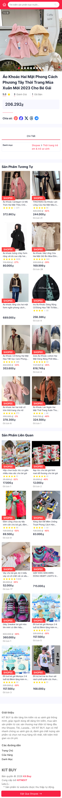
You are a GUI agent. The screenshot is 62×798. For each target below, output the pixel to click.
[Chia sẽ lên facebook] (21, 118)
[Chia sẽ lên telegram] (36, 118)
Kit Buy (27, 776)
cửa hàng (7, 754)
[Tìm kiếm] (55, 4)
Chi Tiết (31, 136)
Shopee (36, 145)
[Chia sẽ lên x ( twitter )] (26, 118)
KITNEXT (22, 780)
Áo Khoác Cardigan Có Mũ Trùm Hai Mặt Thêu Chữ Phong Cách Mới (15, 205)
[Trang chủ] (4, 4)
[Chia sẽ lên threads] (31, 118)
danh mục (7, 759)
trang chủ (7, 750)
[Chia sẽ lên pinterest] (16, 118)
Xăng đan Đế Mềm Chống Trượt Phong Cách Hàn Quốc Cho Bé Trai (45, 524)
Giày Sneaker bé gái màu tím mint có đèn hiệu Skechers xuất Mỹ (15, 627)
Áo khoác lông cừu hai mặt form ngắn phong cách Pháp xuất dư (15, 307)
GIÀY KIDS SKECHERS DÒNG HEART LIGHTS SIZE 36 (46, 576)
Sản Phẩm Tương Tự (17, 167)
